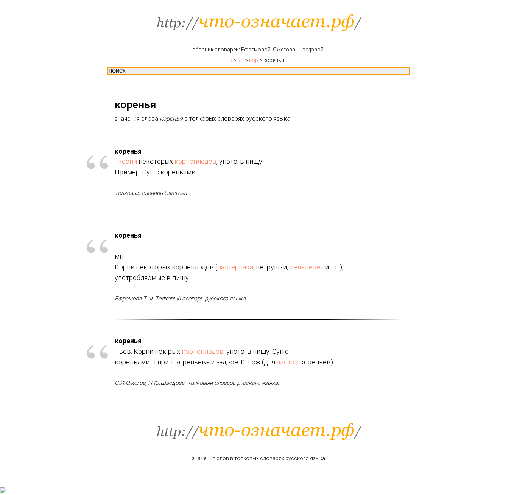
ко (241, 60)
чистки (288, 362)
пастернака (235, 267)
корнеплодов (195, 161)
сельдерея (307, 267)
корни (127, 161)
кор (253, 60)
